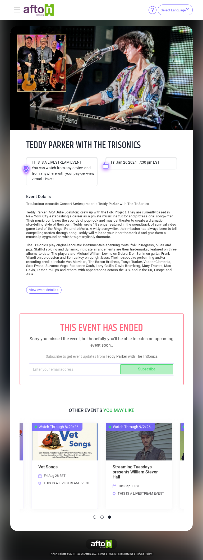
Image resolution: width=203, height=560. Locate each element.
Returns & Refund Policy (137, 553)
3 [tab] (109, 517)
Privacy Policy (115, 553)
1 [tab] (94, 517)
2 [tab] (102, 517)
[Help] (152, 10)
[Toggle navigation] (17, 10)
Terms (101, 553)
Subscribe (146, 369)
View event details (42, 290)
